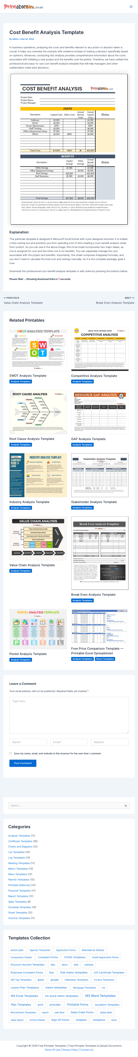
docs (65, 964)
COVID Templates (75, 957)
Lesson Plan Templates (25, 987)
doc (53, 964)
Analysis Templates (19, 835)
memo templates (56, 987)
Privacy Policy (70, 1049)
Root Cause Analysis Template (31, 439)
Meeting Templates (19, 863)
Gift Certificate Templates (109, 972)
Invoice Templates (104, 979)
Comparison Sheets (21, 957)
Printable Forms (77, 1004)
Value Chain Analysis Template (32, 565)
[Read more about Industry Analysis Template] (38, 475)
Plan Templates (21, 1004)
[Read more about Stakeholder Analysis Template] (100, 475)
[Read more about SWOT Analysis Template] (38, 348)
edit (76, 964)
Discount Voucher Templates (28, 964)
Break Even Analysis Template (93, 594)
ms (103, 987)
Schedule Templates (19, 907)
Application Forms (66, 950)
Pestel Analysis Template (28, 654)
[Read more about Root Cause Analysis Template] (38, 411)
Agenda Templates (40, 950)
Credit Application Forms (105, 957)
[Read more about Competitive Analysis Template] (100, 348)
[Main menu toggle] (131, 6)
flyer (51, 972)
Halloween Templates (76, 979)
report (45, 1012)
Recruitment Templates (23, 1012)
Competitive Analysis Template (94, 376)
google (54, 979)
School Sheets (37, 1019)
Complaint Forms (48, 957)
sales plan (106, 1012)
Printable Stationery (19, 885)
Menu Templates (17, 874)
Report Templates (18, 896)
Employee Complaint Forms (27, 972)
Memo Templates (18, 868)
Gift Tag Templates (21, 979)
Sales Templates (17, 901)
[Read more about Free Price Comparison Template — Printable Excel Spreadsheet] (100, 626)
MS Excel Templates (24, 996)
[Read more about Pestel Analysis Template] (38, 628)
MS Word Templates (100, 996)
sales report (17, 1019)
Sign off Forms (60, 1019)
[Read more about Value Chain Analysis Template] (38, 538)
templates (99, 1019)
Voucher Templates (19, 918)
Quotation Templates (107, 1004)
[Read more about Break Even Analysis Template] (100, 552)
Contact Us (86, 1049)
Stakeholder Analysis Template (94, 502)
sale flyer (59, 1012)
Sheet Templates (17, 912)
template (81, 1019)
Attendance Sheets (93, 950)
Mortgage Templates (84, 987)
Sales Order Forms (82, 1012)
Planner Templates (18, 879)
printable (55, 1004)
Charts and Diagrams (20, 846)
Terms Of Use (52, 1049)
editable (88, 964)
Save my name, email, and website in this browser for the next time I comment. (57, 753)
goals (41, 979)
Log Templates (16, 857)
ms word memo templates (61, 996)
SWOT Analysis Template (27, 375)
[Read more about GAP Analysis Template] (100, 411)
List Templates (16, 852)
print (40, 1004)
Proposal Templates (19, 890)
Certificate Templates (20, 841)
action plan (17, 950)
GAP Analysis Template (88, 439)
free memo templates (74, 972)
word (114, 1019)
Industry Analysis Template (29, 502)
